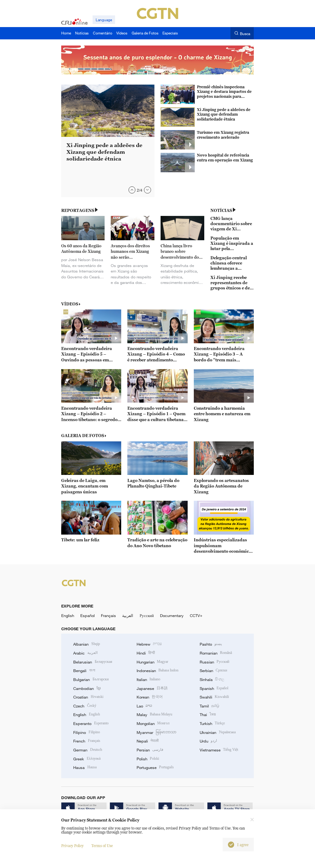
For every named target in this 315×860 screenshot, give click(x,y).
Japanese (152, 688)
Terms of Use (102, 845)
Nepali (148, 741)
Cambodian (86, 688)
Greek (86, 758)
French (86, 741)
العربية (127, 615)
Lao (144, 705)
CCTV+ (196, 615)
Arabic (85, 653)
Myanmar (156, 732)
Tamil (209, 705)
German (87, 749)
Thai (208, 714)
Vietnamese (219, 749)
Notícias (221, 210)
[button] (132, 189)
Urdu (208, 741)
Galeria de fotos (82, 435)
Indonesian (158, 670)
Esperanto (90, 723)
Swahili (214, 697)
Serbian (213, 670)
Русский (147, 615)
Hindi (146, 653)
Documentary (172, 615)
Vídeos (69, 303)
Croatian (88, 697)
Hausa (84, 767)
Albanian (86, 644)
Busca (245, 33)
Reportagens (77, 210)
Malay (154, 714)
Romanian (216, 653)
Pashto (211, 644)
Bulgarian (90, 679)
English (67, 615)
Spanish (214, 688)
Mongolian (153, 723)
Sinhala (212, 679)
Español (87, 615)
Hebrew (149, 644)
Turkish (212, 723)
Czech (84, 705)
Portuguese (155, 767)
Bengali (84, 670)
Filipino (86, 732)
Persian (150, 749)
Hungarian (152, 661)
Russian (214, 661)
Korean (150, 697)
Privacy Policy (72, 845)
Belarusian (92, 661)
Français (108, 615)
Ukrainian (218, 732)
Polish (148, 758)
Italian (148, 679)
